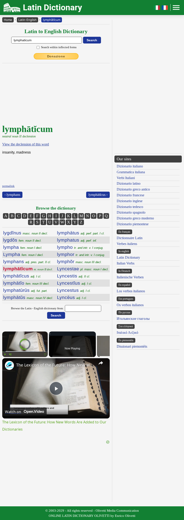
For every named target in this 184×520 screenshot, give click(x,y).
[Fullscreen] (45, 354)
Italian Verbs (125, 263)
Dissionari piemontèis (132, 346)
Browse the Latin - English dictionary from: (37, 308)
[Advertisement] (58, 93)
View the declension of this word (25, 144)
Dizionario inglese (129, 201)
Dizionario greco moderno (135, 218)
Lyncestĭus (74, 283)
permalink (8, 186)
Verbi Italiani (126, 178)
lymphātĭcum (51, 20)
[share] (101, 363)
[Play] (5, 354)
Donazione (56, 56)
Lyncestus (74, 290)
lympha (22, 247)
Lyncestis (73, 275)
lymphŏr (79, 261)
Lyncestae (83, 268)
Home (8, 20)
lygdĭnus (25, 232)
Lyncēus (72, 297)
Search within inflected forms (59, 47)
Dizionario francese (130, 195)
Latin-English (27, 20)
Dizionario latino (128, 183)
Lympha (23, 254)
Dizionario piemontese (133, 224)
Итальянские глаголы (133, 319)
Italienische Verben (130, 277)
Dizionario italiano (130, 166)
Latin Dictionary (128, 257)
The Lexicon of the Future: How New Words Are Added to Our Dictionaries (55, 365)
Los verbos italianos (131, 291)
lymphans (27, 261)
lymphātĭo (26, 283)
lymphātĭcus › (97, 195)
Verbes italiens (127, 244)
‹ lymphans (12, 195)
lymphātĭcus (22, 275)
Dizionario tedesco (130, 207)
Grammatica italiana (131, 172)
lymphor (81, 254)
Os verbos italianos (130, 305)
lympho (80, 247)
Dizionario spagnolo (131, 212)
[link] (9, 365)
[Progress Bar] (25, 351)
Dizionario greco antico (133, 189)
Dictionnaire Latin (129, 238)
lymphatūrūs (25, 290)
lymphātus (81, 232)
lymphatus (77, 240)
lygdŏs (22, 240)
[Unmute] (10, 354)
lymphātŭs (28, 297)
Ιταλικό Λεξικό (127, 332)
